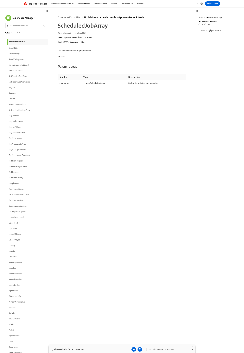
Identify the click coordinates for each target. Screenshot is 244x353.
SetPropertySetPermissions (19, 82)
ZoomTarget (13, 347)
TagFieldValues (14, 127)
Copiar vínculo (217, 30)
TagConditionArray (16, 121)
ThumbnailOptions (16, 200)
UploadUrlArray (15, 234)
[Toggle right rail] (197, 11)
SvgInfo (12, 87)
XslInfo (11, 324)
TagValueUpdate (15, 138)
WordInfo (12, 307)
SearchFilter (13, 48)
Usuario (12, 251)
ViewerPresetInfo (15, 279)
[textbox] (25, 25)
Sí (202, 24)
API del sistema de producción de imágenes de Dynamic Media (114, 17)
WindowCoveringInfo (17, 302)
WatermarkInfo (15, 296)
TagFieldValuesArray (17, 132)
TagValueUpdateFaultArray (19, 155)
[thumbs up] (133, 349)
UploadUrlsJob (14, 239)
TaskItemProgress (16, 161)
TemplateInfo (14, 183)
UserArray (12, 256)
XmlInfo (12, 313)
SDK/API (88, 37)
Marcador (204, 30)
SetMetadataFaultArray (18, 76)
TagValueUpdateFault (17, 149)
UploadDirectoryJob (16, 217)
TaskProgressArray (16, 177)
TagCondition (14, 115)
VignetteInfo (13, 290)
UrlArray (12, 245)
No (209, 24)
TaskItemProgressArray (18, 166)
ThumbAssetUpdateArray (19, 194)
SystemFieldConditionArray (19, 110)
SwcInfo (12, 98)
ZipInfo (11, 341)
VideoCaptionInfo (15, 262)
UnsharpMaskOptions (17, 211)
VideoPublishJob (15, 273)
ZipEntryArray (14, 335)
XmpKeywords (14, 318)
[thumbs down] (140, 349)
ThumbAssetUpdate (16, 189)
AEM (78, 17)
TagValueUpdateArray (17, 144)
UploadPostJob (14, 223)
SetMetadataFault (16, 70)
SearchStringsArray (16, 59)
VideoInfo (12, 268)
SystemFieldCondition (17, 104)
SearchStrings (14, 53)
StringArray (13, 93)
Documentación (65, 17)
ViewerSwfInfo (14, 285)
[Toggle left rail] (47, 11)
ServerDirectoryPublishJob (19, 65)
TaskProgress (14, 172)
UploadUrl (13, 228)
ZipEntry (12, 330)
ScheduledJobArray (17, 41)
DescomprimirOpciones (18, 206)
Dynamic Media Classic (73, 37)
